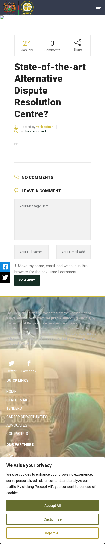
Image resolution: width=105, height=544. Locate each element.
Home (11, 392)
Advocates (16, 425)
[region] (52, 500)
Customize (53, 519)
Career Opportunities (26, 417)
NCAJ (11, 456)
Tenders (14, 408)
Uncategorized (35, 131)
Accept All (52, 505)
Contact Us (17, 434)
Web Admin (45, 127)
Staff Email (17, 400)
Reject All (52, 533)
